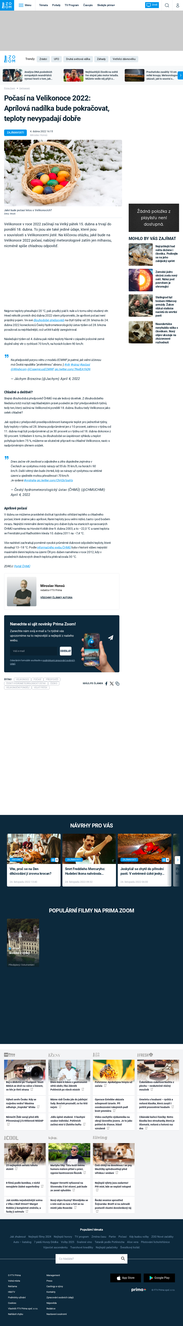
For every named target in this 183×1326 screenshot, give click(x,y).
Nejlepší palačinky (107, 1247)
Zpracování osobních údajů (60, 1297)
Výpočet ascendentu (55, 1247)
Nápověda (51, 1303)
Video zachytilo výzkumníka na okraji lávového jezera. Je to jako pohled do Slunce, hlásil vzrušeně (113, 1123)
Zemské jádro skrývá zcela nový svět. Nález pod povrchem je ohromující (166, 279)
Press (49, 1280)
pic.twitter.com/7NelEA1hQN (72, 369)
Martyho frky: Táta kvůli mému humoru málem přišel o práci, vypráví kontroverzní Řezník (67, 1169)
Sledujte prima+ (106, 5)
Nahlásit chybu (15, 1314)
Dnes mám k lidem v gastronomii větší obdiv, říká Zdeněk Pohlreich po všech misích (68, 1086)
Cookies (12, 1303)
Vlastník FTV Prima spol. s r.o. (23, 1308)
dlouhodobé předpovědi (48, 320)
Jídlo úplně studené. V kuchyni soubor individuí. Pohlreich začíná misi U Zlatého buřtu (67, 1121)
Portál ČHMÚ (22, 566)
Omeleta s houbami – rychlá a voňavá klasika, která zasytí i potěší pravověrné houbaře (156, 1103)
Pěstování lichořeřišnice (155, 1242)
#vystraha (30, 480)
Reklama (12, 1286)
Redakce (50, 1308)
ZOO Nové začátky (162, 1236)
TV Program (72, 5)
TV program (82, 1236)
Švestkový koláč (130, 1247)
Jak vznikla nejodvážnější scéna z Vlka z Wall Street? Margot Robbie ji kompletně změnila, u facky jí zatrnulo (24, 1206)
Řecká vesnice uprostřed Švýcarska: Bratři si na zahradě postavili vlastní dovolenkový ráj (113, 1204)
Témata (43, 5)
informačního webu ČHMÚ (54, 547)
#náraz (75, 364)
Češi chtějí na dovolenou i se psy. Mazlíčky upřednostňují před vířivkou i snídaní (113, 1169)
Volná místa (14, 1280)
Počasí (122, 1236)
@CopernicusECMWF (40, 369)
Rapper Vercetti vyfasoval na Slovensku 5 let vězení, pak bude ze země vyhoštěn (68, 1186)
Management (53, 1275)
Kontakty (50, 1292)
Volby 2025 (67, 1242)
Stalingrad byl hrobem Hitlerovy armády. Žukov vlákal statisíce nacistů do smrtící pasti (166, 306)
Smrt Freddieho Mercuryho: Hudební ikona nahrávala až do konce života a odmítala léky (86, 871)
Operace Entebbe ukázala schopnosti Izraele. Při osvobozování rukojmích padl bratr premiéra (111, 1105)
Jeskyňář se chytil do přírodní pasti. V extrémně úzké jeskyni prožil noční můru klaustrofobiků (142, 871)
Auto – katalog (22, 1242)
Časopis (88, 5)
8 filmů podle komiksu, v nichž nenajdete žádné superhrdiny (23, 1184)
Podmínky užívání (17, 1297)
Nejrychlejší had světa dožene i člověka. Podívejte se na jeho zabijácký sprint (166, 254)
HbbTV (11, 1292)
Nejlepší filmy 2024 (39, 1236)
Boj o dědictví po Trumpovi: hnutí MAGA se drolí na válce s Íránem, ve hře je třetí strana (24, 1086)
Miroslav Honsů (38, 135)
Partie (112, 1236)
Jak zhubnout (18, 1236)
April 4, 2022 (70, 379)
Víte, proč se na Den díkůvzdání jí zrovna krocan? (30, 871)
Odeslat (65, 651)
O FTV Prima (14, 1275)
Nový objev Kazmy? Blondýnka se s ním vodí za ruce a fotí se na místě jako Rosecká (69, 1204)
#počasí (85, 364)
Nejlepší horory (63, 1236)
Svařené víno (84, 1242)
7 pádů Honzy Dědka (46, 1242)
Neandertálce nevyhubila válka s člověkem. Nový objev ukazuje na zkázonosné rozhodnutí (166, 333)
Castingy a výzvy (54, 1286)
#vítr (67, 364)
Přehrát (16, 948)
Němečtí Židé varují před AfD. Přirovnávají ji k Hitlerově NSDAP (24, 1119)
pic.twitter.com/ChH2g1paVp (55, 480)
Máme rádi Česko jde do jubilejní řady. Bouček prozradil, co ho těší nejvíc (69, 1103)
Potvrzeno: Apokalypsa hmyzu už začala (113, 1084)
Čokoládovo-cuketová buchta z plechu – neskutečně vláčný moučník (156, 1086)
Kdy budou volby (139, 1236)
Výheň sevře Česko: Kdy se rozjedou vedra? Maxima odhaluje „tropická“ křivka (21, 1103)
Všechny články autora (56, 597)
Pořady (56, 5)
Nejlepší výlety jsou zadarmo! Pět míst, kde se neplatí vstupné (113, 1184)
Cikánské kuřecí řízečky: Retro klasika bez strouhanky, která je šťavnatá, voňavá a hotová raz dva (157, 1123)
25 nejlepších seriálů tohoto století (22, 1167)
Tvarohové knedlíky (81, 1247)
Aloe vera (132, 1242)
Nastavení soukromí (56, 1314)
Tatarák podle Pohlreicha (109, 1242)
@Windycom (19, 369)
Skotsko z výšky (19, 953)
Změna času (99, 1236)
